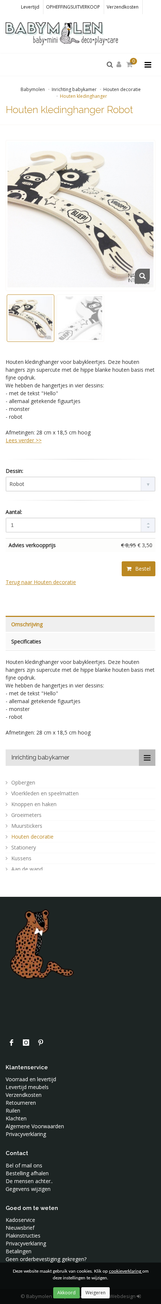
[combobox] (80, 484)
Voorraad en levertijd (31, 1079)
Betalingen (18, 1251)
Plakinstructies (23, 1235)
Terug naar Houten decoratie (41, 582)
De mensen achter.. (29, 1181)
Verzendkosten (123, 7)
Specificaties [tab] (26, 641)
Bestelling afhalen (27, 1173)
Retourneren (21, 1102)
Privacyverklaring (26, 1134)
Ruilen (13, 1110)
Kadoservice (20, 1219)
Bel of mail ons (24, 1165)
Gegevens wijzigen (28, 1188)
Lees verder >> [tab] (24, 440)
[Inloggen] (120, 65)
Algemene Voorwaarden (35, 1126)
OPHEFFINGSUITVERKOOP (73, 7)
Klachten (16, 1118)
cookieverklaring (125, 1271)
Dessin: (14, 470)
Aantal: (14, 511)
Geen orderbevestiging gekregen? (46, 1259)
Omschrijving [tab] (27, 624)
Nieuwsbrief (20, 1227)
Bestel (142, 568)
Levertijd (30, 7)
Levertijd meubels (27, 1087)
